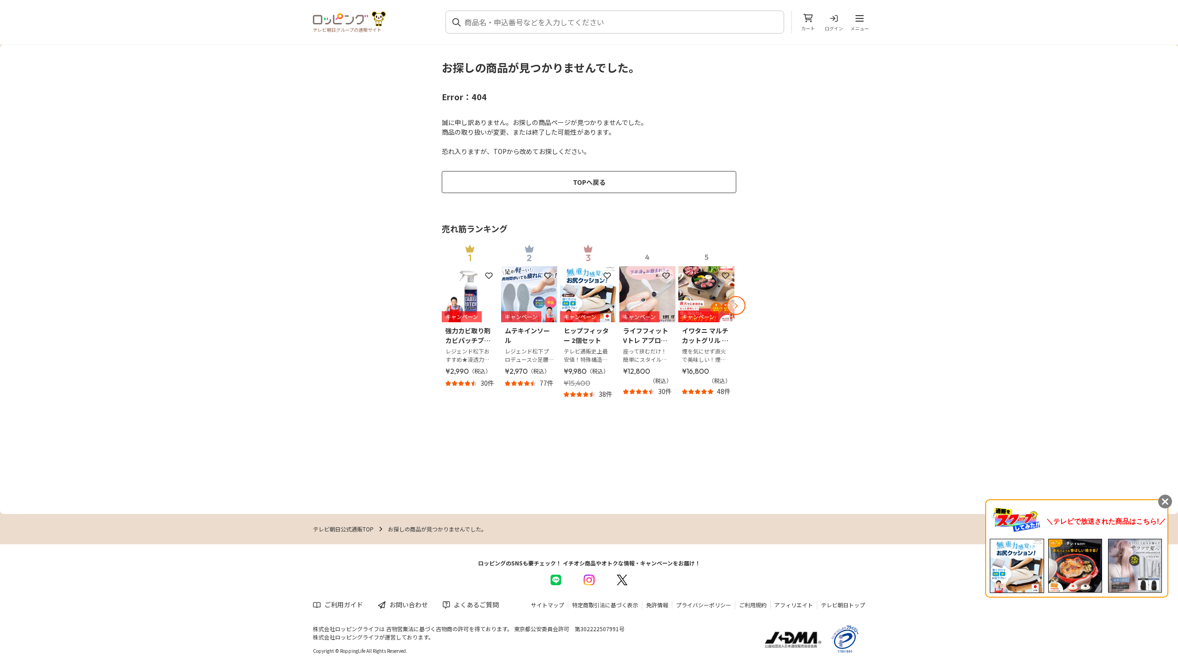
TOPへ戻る (589, 182)
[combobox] (620, 22)
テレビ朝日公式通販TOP (343, 529)
